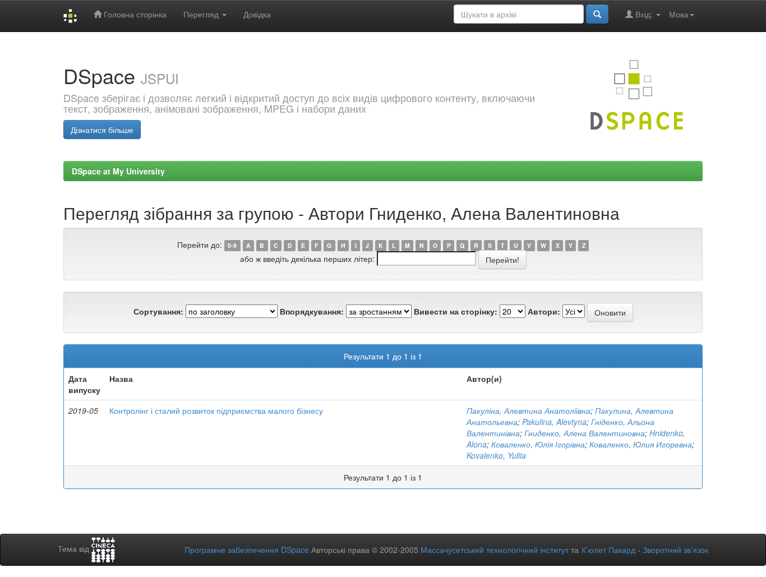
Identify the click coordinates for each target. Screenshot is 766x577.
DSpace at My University (118, 171)
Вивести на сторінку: (455, 311)
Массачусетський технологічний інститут (495, 549)
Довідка (257, 14)
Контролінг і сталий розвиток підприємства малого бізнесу (216, 410)
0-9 (232, 245)
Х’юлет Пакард (608, 549)
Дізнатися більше (102, 129)
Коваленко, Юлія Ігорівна (538, 444)
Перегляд (202, 14)
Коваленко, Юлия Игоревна (640, 444)
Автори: (544, 311)
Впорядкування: (312, 311)
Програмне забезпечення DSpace (246, 549)
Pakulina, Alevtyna (554, 421)
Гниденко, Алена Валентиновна (584, 432)
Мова (679, 14)
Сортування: (158, 311)
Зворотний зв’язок (675, 549)
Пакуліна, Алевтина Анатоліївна (528, 410)
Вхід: (644, 14)
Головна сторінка (134, 14)
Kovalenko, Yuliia (496, 455)
